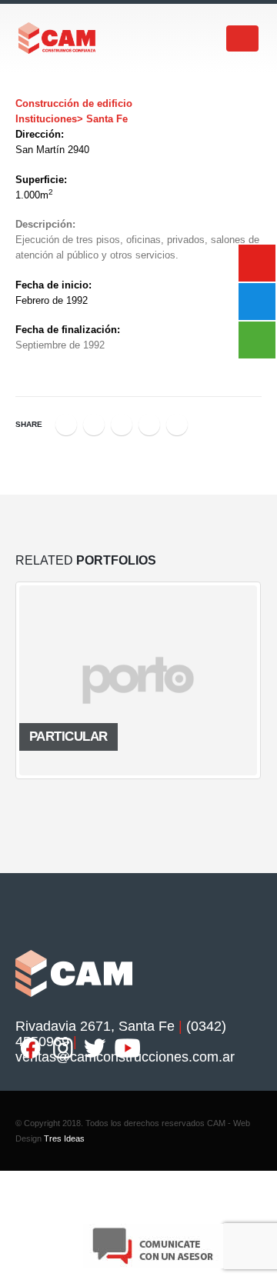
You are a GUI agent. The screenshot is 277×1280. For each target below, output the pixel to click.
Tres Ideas (64, 1138)
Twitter (94, 424)
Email (177, 424)
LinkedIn (121, 424)
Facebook (66, 424)
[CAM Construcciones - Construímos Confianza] (57, 38)
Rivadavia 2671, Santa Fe (95, 1026)
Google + (149, 424)
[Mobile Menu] (242, 38)
